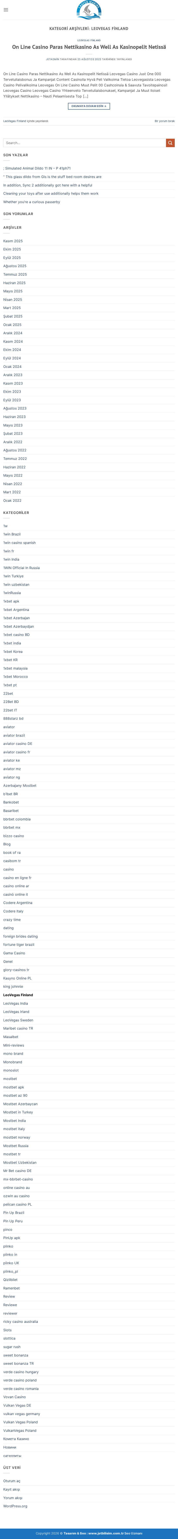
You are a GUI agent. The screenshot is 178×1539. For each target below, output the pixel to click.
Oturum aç (11, 1481)
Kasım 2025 (13, 241)
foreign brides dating (20, 936)
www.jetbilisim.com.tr (106, 1533)
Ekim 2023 (12, 391)
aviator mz (12, 769)
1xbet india (12, 643)
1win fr (8, 551)
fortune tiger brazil (18, 944)
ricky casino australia (20, 1321)
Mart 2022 (12, 492)
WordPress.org (15, 1506)
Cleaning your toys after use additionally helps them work (51, 193)
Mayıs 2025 (13, 291)
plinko (8, 1246)
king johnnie (13, 986)
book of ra (12, 852)
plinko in (10, 1254)
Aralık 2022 (12, 442)
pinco (7, 1229)
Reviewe (10, 1305)
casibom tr (12, 861)
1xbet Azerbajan (16, 618)
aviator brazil (14, 735)
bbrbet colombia (17, 819)
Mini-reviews (13, 1045)
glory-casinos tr (16, 970)
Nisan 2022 (12, 484)
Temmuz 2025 (15, 274)
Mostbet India (14, 1120)
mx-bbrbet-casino (18, 1179)
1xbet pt (10, 685)
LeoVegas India (15, 1003)
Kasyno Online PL (17, 978)
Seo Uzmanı (133, 1533)
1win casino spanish (19, 542)
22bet (8, 693)
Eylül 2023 (12, 400)
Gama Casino (14, 953)
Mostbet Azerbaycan (20, 1104)
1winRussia (12, 593)
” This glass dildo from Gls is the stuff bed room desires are (52, 176)
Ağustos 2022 (14, 450)
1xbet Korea (13, 651)
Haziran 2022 (14, 467)
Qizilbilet (10, 1279)
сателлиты (12, 1455)
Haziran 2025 (14, 283)
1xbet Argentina (16, 609)
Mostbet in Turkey (18, 1112)
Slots (7, 1330)
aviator (9, 727)
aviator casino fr (16, 752)
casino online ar (16, 886)
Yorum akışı (12, 1498)
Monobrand (12, 1062)
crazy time (12, 919)
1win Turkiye (13, 576)
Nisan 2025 (12, 299)
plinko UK (11, 1263)
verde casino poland (20, 1380)
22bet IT (10, 710)
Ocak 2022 (12, 500)
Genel (8, 961)
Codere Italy (13, 911)
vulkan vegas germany (21, 1414)
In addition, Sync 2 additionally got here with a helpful (47, 185)
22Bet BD (11, 702)
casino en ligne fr (17, 878)
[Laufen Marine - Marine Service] (89, 10)
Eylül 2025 (12, 257)
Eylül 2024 (12, 358)
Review (9, 1296)
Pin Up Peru (13, 1221)
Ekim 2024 (12, 349)
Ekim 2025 (12, 249)
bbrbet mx (11, 827)
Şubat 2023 (13, 433)
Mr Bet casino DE (17, 1171)
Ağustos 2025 (14, 266)
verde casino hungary (21, 1372)
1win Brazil (12, 534)
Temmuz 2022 (15, 458)
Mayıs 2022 (13, 475)
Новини (9, 1447)
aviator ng (11, 777)
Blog (7, 844)
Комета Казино (16, 1439)
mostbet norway (16, 1137)
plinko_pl (10, 1271)
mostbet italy (14, 1129)
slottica (9, 1338)
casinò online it (15, 894)
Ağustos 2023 (14, 408)
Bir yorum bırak (165, 121)
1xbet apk (11, 601)
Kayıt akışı (11, 1489)
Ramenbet (11, 1288)
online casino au (16, 1187)
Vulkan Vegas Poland (20, 1422)
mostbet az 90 (15, 1095)
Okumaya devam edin (88, 106)
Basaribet (11, 810)
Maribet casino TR (18, 1028)
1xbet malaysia (15, 668)
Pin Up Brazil (13, 1212)
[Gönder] (170, 143)
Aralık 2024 (12, 333)
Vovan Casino (14, 1397)
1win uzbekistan (16, 584)
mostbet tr (12, 1154)
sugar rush (11, 1347)
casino (8, 869)
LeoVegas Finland (89, 40)
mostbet (10, 1078)
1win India (11, 559)
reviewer (10, 1313)
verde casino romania (21, 1388)
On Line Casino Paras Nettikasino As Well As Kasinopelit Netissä (89, 46)
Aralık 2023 (12, 375)
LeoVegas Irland (16, 1011)
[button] (5, 9)
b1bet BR (10, 794)
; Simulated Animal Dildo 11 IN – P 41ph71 (37, 168)
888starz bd (13, 718)
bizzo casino (13, 836)
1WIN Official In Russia (21, 568)
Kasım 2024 (13, 341)
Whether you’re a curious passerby (31, 202)
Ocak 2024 (12, 366)
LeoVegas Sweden (18, 1020)
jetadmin (52, 59)
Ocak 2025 (12, 325)
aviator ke (11, 760)
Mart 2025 (12, 308)
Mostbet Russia (15, 1146)
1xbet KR (10, 660)
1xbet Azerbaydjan (18, 626)
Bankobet (11, 802)
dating (8, 928)
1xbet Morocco (15, 676)
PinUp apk (11, 1238)
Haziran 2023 (14, 417)
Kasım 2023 (13, 383)
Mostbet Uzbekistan (19, 1162)
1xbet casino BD (16, 634)
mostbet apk (13, 1087)
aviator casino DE (17, 743)
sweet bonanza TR (18, 1363)
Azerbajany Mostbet (19, 785)
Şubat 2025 (13, 316)
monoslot (11, 1070)
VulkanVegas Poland (19, 1430)
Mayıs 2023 (13, 425)
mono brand (13, 1053)
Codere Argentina (17, 902)
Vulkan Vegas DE (17, 1405)
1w (5, 526)
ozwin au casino (16, 1196)
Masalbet (10, 1037)
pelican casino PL (17, 1204)
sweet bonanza (15, 1355)
